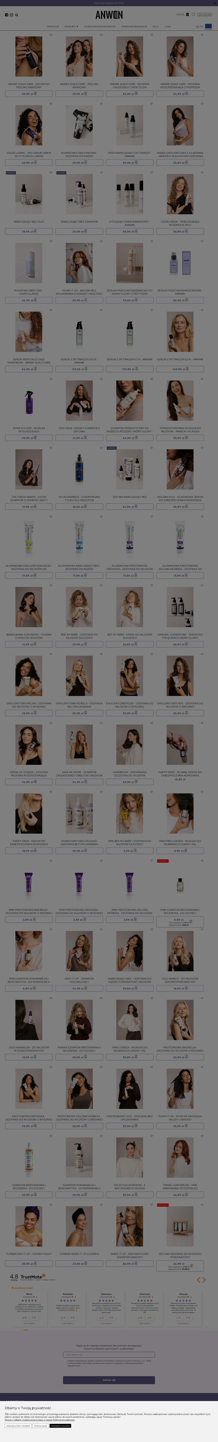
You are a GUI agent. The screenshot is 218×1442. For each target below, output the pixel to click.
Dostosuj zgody (40, 1426)
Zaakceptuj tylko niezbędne (18, 1426)
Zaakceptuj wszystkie (60, 1426)
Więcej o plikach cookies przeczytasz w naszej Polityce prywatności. (40, 1420)
